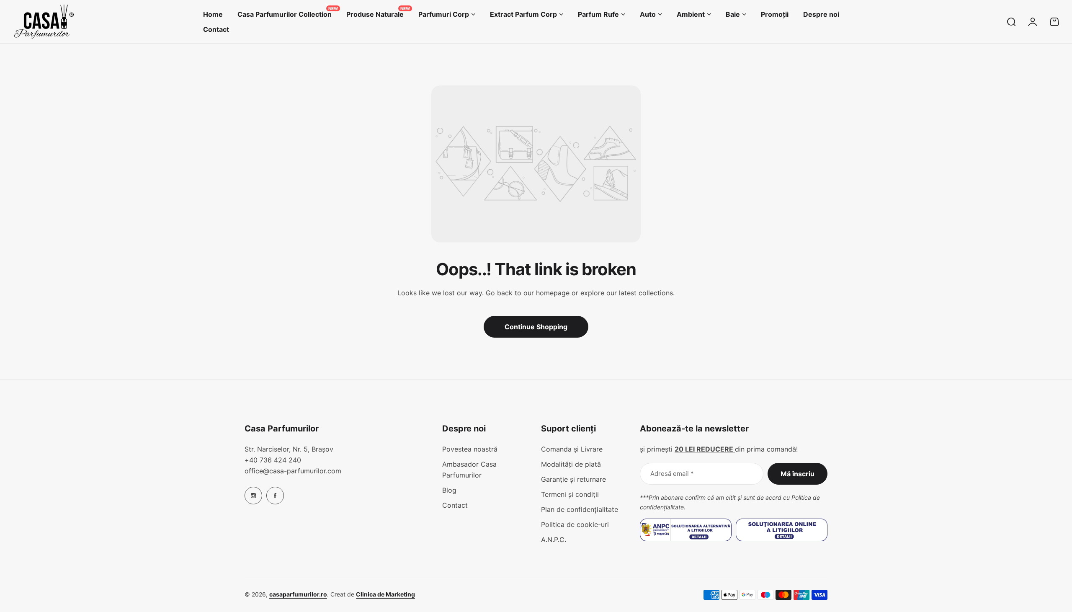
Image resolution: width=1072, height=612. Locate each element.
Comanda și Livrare (572, 449)
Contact (455, 505)
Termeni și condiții (570, 494)
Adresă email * (672, 474)
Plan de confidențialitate (579, 509)
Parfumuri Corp (443, 14)
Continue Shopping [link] (536, 327)
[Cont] (1032, 22)
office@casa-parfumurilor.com (293, 471)
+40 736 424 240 (273, 460)
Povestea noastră (469, 449)
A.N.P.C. (553, 539)
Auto (648, 14)
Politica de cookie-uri (575, 524)
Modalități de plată (571, 464)
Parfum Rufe (598, 14)
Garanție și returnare (573, 479)
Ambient (691, 14)
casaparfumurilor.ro (298, 594)
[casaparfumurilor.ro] (44, 21)
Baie (733, 14)
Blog (449, 490)
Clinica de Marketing (385, 594)
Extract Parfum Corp (523, 14)
